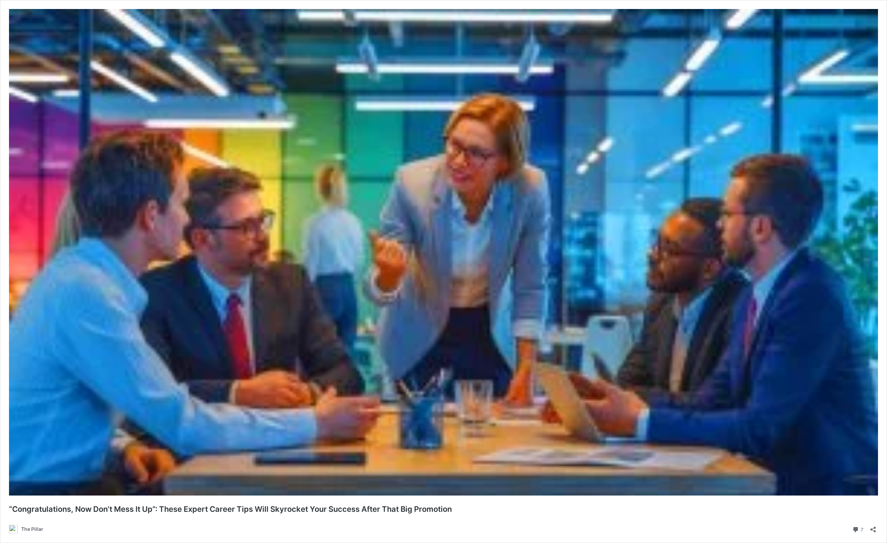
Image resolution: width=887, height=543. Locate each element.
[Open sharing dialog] (873, 527)
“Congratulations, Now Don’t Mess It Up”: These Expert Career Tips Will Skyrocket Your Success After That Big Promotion (230, 509)
